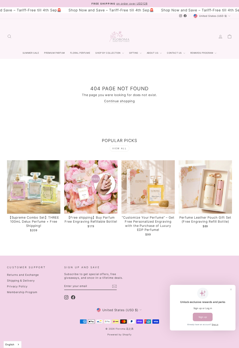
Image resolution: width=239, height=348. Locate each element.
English (9, 344)
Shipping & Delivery (21, 280)
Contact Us (174, 53)
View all (119, 148)
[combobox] (12, 344)
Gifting (134, 53)
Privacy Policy (17, 286)
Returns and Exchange (23, 274)
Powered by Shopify (119, 334)
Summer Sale (31, 53)
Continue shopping (119, 101)
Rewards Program (202, 53)
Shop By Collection (108, 53)
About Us (153, 53)
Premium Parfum (54, 53)
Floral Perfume (80, 53)
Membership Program (22, 292)
